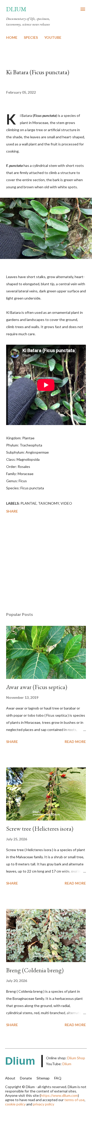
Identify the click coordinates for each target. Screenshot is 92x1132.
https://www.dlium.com (59, 1095)
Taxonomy (48, 503)
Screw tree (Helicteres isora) (39, 828)
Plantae (28, 503)
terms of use (74, 1100)
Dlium (16, 9)
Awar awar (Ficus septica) (36, 687)
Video (66, 503)
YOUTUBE (52, 37)
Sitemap (43, 1078)
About (10, 1078)
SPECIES (31, 37)
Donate (26, 1078)
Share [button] (12, 511)
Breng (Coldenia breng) (35, 970)
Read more (75, 741)
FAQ (57, 1078)
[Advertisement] (46, 563)
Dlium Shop (76, 1058)
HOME (11, 37)
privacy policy (43, 1104)
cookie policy (15, 1104)
